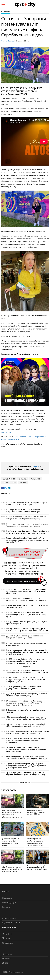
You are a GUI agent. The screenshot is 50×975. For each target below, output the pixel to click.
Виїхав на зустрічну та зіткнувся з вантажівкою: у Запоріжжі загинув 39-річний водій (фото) (26, 518)
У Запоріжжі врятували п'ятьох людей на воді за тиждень (25, 711)
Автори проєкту (9, 918)
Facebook (8, 934)
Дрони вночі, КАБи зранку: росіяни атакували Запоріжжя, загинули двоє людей (24, 637)
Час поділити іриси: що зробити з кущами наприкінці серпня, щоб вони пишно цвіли (23, 511)
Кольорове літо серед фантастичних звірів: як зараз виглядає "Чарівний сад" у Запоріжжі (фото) (27, 671)
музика (23, 482)
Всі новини (25, 782)
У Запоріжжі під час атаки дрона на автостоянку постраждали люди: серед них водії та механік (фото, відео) (26, 591)
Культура (5, 11)
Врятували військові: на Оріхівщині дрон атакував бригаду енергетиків (26, 623)
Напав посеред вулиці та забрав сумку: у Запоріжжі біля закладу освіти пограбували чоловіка (27, 525)
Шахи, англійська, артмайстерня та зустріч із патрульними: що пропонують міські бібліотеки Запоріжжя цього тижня (25, 680)
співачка (23, 479)
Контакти (6, 907)
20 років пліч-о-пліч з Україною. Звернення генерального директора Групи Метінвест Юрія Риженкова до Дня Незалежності (25, 703)
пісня (5, 482)
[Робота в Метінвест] (25, 566)
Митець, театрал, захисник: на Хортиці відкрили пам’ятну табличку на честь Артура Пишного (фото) (27, 630)
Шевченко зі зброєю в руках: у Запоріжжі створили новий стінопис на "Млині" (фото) (26, 504)
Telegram (35, 467)
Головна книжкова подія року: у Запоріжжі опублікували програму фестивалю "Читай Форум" (26, 599)
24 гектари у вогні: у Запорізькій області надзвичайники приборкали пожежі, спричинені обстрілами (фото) (26, 749)
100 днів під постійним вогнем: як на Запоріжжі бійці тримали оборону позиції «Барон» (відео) (25, 725)
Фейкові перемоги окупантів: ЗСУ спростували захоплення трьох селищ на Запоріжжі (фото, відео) (27, 757)
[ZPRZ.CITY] (25, 4)
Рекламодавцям (9, 902)
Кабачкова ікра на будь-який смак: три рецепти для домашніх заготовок (27, 606)
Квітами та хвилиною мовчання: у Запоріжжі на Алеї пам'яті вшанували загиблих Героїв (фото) (27, 732)
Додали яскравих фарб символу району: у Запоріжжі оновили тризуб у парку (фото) (27, 695)
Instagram (9, 943)
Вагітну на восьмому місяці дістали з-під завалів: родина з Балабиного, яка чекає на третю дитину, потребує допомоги (27, 652)
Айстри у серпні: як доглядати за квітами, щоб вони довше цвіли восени (27, 644)
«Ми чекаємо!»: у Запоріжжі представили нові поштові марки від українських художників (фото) (26, 718)
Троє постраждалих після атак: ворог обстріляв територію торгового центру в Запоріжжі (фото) (25, 774)
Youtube (8, 958)
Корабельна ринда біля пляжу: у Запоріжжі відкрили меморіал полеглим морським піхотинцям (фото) (27, 532)
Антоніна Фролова (7, 41)
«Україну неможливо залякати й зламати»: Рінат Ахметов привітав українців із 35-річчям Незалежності (25, 740)
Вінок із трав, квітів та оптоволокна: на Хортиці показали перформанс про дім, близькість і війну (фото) (26, 614)
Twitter (7, 938)
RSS (6, 963)
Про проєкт (7, 898)
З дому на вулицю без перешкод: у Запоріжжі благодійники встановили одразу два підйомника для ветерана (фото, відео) (26, 766)
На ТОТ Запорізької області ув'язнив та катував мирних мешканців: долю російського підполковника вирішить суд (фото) (25, 661)
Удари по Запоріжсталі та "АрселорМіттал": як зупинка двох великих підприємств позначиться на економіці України (27, 540)
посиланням (6, 432)
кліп (14, 482)
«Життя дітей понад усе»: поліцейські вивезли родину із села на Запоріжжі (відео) (24, 688)
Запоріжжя (35, 479)
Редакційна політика (11, 923)
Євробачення (9, 479)
